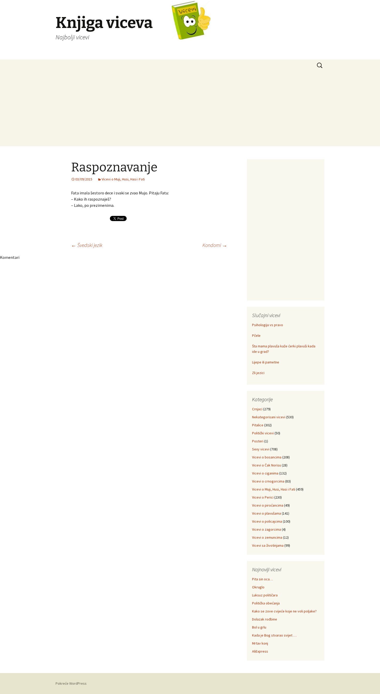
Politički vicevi (263, 433)
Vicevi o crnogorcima (268, 481)
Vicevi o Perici (262, 497)
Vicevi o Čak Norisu (266, 465)
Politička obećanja (266, 603)
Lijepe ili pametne (265, 362)
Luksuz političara (265, 595)
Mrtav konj (260, 643)
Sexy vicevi (260, 449)
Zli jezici (258, 372)
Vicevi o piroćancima (267, 505)
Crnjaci (257, 409)
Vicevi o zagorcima (266, 529)
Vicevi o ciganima (265, 473)
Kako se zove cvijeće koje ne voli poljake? (284, 611)
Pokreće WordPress (71, 683)
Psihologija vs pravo (267, 325)
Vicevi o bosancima (267, 457)
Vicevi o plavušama (266, 513)
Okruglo (258, 587)
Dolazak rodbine (264, 619)
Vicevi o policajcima (267, 521)
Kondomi (214, 245)
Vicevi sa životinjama (268, 545)
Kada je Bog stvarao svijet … (274, 635)
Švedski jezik (86, 245)
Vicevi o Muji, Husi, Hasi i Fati (123, 179)
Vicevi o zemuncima (267, 537)
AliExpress (260, 651)
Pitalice (257, 425)
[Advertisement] (190, 110)
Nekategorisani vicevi (268, 417)
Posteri (257, 441)
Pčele (256, 335)
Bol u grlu (259, 627)
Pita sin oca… (262, 579)
